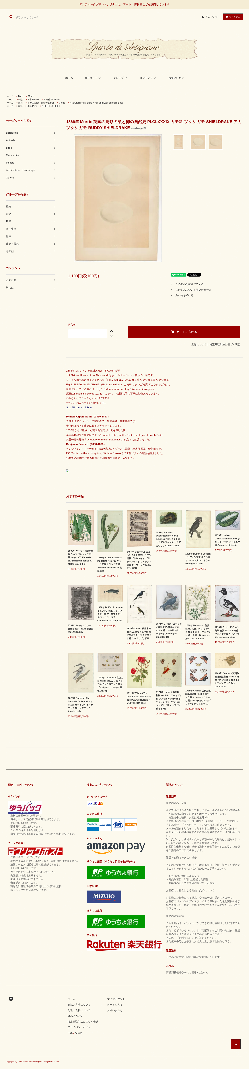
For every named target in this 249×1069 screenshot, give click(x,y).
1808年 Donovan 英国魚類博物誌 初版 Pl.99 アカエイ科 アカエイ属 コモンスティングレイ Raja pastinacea (227, 680)
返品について (199, 344)
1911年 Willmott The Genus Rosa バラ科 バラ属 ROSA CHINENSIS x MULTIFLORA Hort (139, 698)
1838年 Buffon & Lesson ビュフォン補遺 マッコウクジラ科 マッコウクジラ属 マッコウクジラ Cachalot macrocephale (109, 614)
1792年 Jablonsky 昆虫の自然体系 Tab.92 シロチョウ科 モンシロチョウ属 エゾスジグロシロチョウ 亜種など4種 (110, 684)
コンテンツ (146, 77)
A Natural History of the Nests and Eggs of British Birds (96, 103)
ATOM (78, 1032)
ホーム (69, 77)
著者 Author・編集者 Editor (40, 103)
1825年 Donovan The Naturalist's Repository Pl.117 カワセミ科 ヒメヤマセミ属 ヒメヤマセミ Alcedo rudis (80, 705)
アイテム (234, 16)
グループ (118, 77)
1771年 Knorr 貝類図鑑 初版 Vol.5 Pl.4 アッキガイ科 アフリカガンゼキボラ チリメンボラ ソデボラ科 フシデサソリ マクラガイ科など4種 (169, 700)
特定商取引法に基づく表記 (225, 344)
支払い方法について (79, 1004)
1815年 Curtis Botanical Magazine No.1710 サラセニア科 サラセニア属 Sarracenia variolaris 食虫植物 (109, 564)
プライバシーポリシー (80, 1027)
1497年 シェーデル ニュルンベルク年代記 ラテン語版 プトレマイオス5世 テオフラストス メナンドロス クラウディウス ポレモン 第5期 (139, 560)
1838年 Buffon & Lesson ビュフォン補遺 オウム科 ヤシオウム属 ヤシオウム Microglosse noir (198, 559)
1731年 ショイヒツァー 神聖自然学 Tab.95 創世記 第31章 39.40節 (80, 628)
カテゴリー (91, 77)
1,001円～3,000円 (51, 106)
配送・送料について (79, 1010)
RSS (70, 1032)
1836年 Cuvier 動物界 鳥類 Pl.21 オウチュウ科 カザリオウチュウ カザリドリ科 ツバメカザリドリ (139, 633)
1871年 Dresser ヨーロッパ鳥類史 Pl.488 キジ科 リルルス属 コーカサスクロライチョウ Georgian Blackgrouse (169, 630)
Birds (20, 96)
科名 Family (33, 99)
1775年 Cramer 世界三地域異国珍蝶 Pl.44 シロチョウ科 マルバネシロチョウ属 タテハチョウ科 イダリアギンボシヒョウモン (198, 697)
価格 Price (32, 106)
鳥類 (20, 99)
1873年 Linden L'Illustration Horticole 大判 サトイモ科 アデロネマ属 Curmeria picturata (227, 540)
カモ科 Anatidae (52, 99)
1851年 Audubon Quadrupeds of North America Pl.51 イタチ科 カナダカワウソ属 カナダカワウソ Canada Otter (168, 539)
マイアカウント (116, 999)
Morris (31, 96)
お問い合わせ (176, 77)
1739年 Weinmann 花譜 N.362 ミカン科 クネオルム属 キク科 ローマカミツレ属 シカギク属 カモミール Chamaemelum (198, 632)
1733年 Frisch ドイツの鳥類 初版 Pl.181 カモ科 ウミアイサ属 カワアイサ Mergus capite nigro (227, 632)
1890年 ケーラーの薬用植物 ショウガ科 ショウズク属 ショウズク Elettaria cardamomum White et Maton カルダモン (80, 557)
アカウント (211, 16)
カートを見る (114, 1004)
